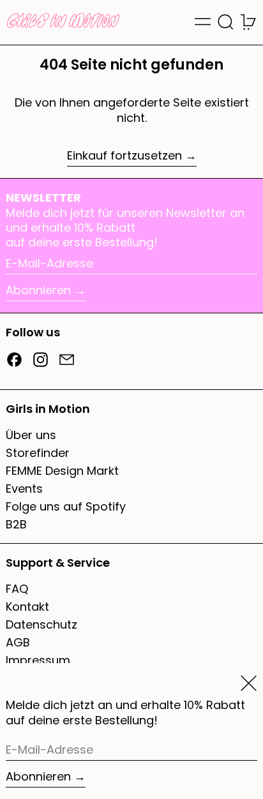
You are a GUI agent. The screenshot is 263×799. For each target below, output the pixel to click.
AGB (18, 642)
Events (24, 489)
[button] (225, 22)
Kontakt (27, 607)
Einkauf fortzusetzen (124, 155)
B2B (16, 524)
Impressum (38, 660)
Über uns (31, 435)
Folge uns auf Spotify (66, 506)
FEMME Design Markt (62, 471)
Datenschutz (41, 624)
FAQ (17, 589)
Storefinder (38, 453)
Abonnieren (38, 290)
